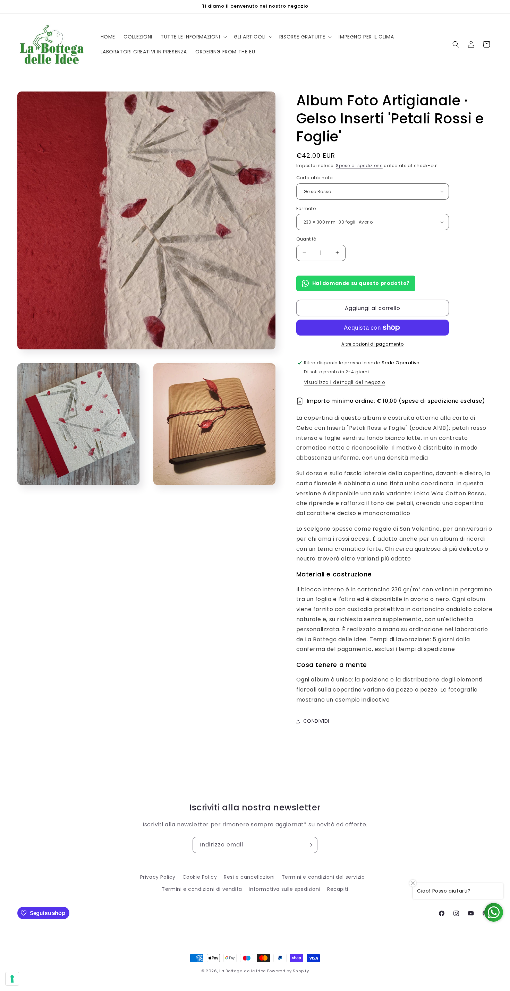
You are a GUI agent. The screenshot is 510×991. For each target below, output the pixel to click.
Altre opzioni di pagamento (372, 344)
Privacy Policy (158, 876)
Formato (306, 208)
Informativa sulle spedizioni (284, 889)
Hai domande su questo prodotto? (361, 283)
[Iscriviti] (309, 845)
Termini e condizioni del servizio (323, 876)
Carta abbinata (314, 177)
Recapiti (337, 889)
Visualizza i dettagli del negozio (344, 382)
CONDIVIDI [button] (316, 721)
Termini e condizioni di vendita (202, 889)
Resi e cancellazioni (249, 876)
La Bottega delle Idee (242, 971)
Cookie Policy (199, 876)
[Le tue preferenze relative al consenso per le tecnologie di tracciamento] (12, 978)
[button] (193, 36)
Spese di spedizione (359, 165)
